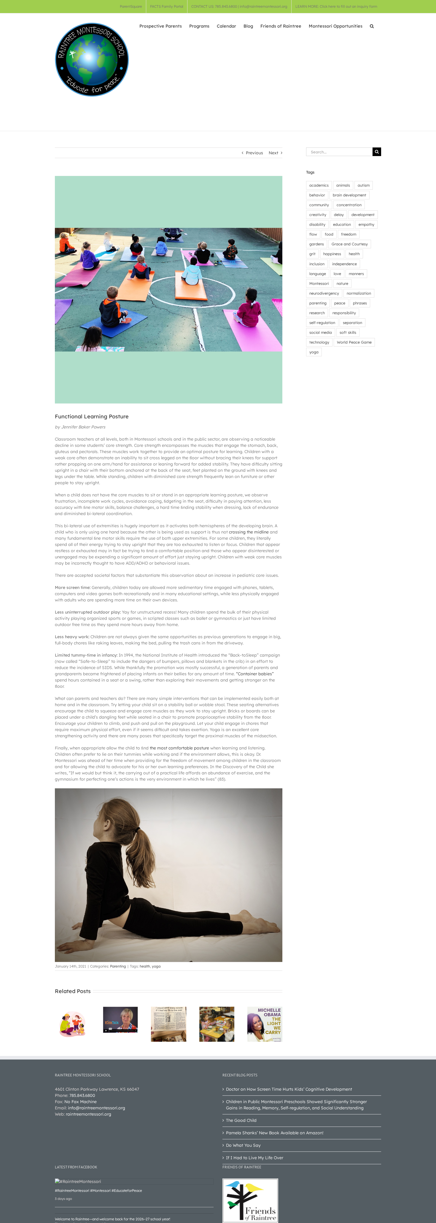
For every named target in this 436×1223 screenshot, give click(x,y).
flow (313, 234)
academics (319, 185)
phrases (360, 303)
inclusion (316, 263)
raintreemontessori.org (88, 1114)
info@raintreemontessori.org (96, 1108)
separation (352, 322)
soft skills (348, 332)
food (329, 234)
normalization (359, 293)
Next (273, 152)
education (342, 224)
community (319, 204)
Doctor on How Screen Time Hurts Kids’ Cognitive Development (289, 1089)
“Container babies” (255, 673)
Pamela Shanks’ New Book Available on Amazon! (274, 1132)
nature (342, 283)
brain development (349, 195)
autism (364, 185)
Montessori (319, 283)
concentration (349, 204)
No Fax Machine (80, 1101)
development (363, 214)
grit (312, 253)
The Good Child (241, 1120)
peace (339, 303)
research (317, 312)
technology (319, 342)
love (337, 273)
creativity (317, 214)
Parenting (118, 966)
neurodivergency (324, 293)
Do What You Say (243, 1145)
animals (343, 185)
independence (344, 263)
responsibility (344, 312)
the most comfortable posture (179, 748)
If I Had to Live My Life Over (254, 1157)
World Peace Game (354, 342)
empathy (366, 224)
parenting (318, 303)
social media (320, 332)
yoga (156, 966)
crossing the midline (249, 532)
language (317, 273)
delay (339, 214)
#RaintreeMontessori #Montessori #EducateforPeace (98, 1190)
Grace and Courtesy (350, 244)
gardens (316, 244)
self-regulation (322, 322)
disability (317, 224)
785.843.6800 (82, 1095)
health (145, 966)
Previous (254, 152)
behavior (317, 195)
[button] (372, 25)
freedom (348, 234)
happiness (332, 253)
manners (356, 273)
